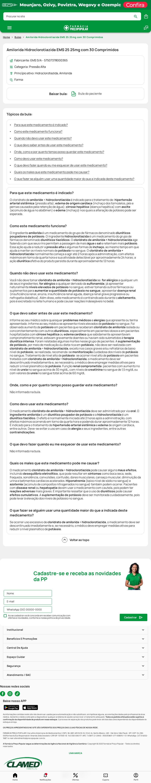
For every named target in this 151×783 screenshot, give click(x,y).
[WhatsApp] (146, 28)
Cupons (105, 779)
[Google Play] (11, 707)
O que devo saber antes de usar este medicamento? (48, 145)
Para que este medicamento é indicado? (41, 125)
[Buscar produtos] (137, 16)
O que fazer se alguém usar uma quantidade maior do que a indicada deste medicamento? (74, 179)
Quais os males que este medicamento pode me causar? (51, 172)
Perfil (136, 779)
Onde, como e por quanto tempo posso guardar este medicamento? (59, 152)
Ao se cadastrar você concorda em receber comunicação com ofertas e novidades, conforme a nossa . (39, 616)
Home (15, 779)
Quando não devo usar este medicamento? (43, 138)
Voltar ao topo (79, 540)
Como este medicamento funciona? (38, 131)
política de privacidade (58, 617)
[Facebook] (2, 693)
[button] (45, 777)
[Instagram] (10, 693)
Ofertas (75, 779)
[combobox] (72, 16)
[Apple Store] (30, 707)
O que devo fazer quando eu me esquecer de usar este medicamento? (60, 165)
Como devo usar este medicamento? (38, 159)
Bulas (18, 37)
